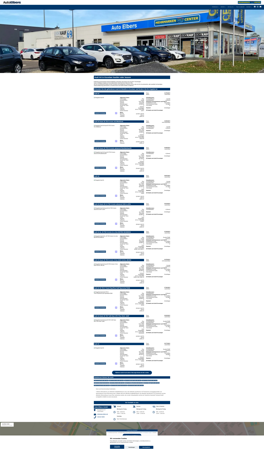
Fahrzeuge (215, 7)
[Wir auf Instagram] (257, 7)
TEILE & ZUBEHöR (240, 7)
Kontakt (248, 7)
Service (223, 7)
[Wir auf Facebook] (255, 7)
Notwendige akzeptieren (117, 447)
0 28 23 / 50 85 (101, 417)
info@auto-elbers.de (102, 414)
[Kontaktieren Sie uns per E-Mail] (260, 7)
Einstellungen (132, 447)
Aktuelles (230, 7)
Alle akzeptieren (146, 447)
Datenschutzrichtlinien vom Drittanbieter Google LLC (143, 432)
